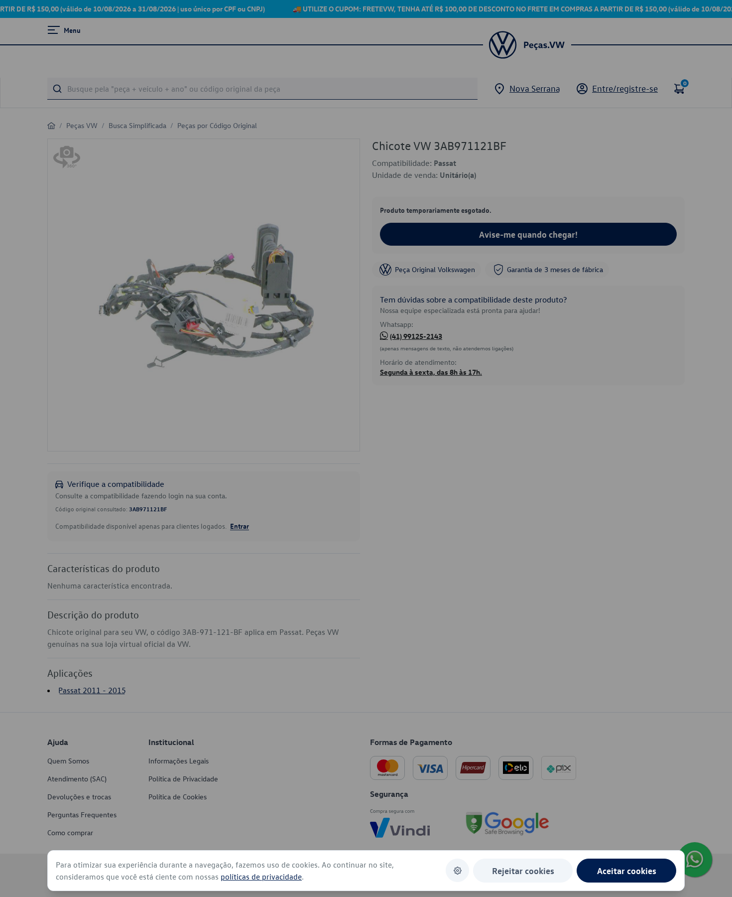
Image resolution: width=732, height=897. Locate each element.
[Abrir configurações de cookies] (457, 870)
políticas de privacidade (261, 877)
